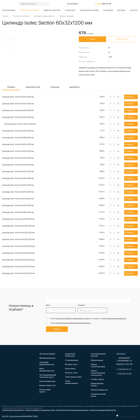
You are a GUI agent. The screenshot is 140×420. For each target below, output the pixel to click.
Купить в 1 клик (122, 39)
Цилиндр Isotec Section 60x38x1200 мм (18, 138)
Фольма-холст (71, 364)
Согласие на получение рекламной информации (72, 410)
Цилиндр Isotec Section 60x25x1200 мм (18, 110)
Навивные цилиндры (66, 16)
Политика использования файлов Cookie (102, 410)
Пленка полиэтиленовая (98, 365)
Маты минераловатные (46, 370)
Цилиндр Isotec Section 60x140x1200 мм (18, 246)
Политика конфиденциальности (13, 410)
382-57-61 (103, 4)
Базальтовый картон (44, 391)
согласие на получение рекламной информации (73, 323)
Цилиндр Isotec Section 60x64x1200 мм (18, 185)
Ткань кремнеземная (71, 382)
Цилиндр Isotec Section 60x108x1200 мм (18, 226)
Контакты (134, 10)
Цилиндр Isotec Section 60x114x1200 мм (18, 233)
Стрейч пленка (97, 379)
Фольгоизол (70, 369)
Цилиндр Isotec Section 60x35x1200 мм (18, 131)
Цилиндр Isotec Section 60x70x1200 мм (18, 192)
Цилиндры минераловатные (44, 16)
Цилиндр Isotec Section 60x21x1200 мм (18, 104)
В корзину (129, 97)
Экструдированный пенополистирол (47, 376)
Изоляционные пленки (89, 10)
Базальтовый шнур (47, 381)
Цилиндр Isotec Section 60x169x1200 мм (18, 260)
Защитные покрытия (51, 10)
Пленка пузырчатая (99, 390)
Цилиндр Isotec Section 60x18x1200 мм (18, 97)
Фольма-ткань (71, 373)
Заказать (56, 329)
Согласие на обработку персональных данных (40, 410)
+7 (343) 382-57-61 (123, 369)
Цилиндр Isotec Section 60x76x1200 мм (18, 199)
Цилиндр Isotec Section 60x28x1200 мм (18, 117)
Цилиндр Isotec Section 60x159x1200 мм (18, 253)
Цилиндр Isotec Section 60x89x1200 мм (18, 212)
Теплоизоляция (8, 10)
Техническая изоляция (29, 10)
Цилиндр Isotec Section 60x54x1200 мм (18, 158)
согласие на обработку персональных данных (72, 318)
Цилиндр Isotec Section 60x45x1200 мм (18, 151)
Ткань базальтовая (73, 377)
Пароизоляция (97, 360)
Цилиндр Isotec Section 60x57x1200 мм (18, 171)
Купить (92, 39)
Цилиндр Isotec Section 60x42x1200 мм (18, 144)
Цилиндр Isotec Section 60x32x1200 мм (20, 124)
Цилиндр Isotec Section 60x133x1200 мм (18, 239)
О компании (108, 10)
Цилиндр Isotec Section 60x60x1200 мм (18, 178)
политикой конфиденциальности (114, 318)
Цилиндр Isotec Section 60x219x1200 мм (18, 273)
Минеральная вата (47, 358)
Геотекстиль (70, 10)
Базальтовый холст (47, 385)
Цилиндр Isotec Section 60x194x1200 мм (18, 266)
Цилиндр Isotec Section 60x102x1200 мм (18, 219)
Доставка (121, 10)
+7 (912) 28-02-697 (123, 374)
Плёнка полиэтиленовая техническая (98, 373)
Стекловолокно (71, 360)
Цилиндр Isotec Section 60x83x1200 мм (18, 205)
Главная (5, 16)
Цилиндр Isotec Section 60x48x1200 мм (18, 165)
